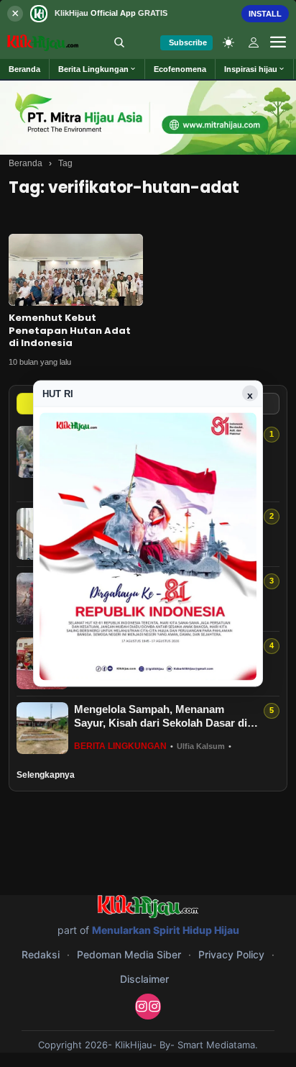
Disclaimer (144, 979)
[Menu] (278, 42)
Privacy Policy (231, 954)
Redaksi (41, 954)
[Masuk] (253, 42)
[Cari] (119, 42)
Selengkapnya (46, 775)
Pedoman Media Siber (129, 954)
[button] (97, 69)
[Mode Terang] (228, 42)
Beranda (25, 163)
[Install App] (148, 13)
